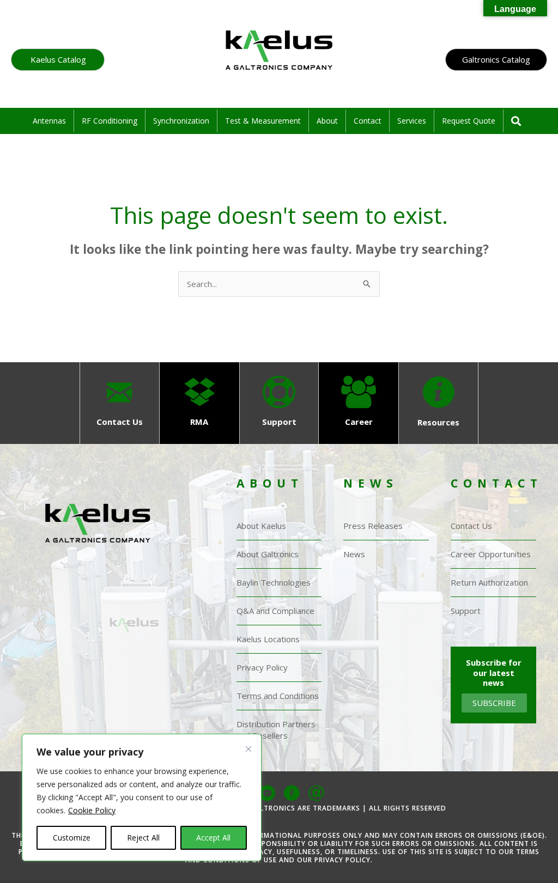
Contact (367, 120)
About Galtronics (267, 554)
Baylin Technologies (273, 582)
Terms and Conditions (277, 695)
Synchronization (181, 120)
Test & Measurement (263, 120)
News (354, 554)
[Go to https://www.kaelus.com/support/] (279, 403)
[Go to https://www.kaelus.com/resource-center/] (438, 403)
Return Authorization (489, 582)
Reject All (143, 837)
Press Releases (373, 525)
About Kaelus (261, 525)
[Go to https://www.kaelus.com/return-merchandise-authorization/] (199, 403)
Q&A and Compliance (275, 610)
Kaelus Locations (268, 639)
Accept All (213, 837)
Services (411, 120)
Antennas (49, 120)
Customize (71, 837)
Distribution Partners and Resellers (276, 729)
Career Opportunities (491, 554)
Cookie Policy (92, 810)
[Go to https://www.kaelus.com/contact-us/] (119, 403)
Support (466, 610)
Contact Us (471, 525)
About (327, 120)
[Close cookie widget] (248, 758)
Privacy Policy (262, 667)
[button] (58, 59)
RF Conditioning (109, 120)
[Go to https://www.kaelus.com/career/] (358, 403)
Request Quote (468, 120)
